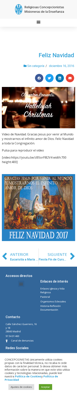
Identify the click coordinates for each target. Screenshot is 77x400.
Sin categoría (35, 66)
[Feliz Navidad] (38, 107)
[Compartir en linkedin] (60, 78)
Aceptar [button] (45, 387)
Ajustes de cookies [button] (21, 387)
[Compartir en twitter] (49, 78)
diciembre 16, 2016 (61, 66)
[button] (39, 22)
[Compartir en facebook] (39, 78)
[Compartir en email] (70, 78)
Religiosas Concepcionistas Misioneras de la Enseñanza (44, 10)
